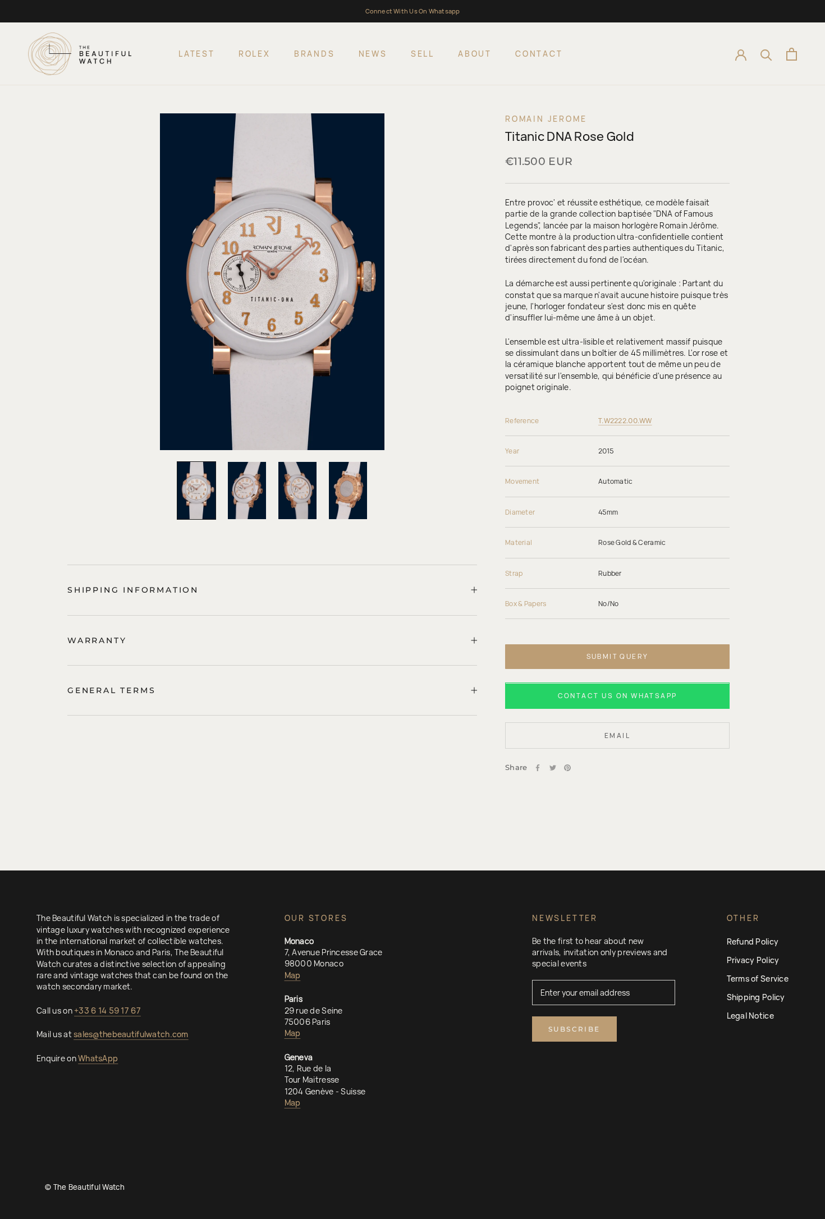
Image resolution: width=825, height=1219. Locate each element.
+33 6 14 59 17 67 (107, 1010)
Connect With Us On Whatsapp (412, 11)
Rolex (255, 53)
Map (293, 975)
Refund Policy (753, 941)
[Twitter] (552, 767)
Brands (314, 53)
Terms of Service (758, 978)
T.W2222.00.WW (625, 420)
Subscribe (574, 1029)
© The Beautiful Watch (85, 1187)
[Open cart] (791, 54)
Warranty (96, 640)
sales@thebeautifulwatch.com (131, 1034)
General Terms (111, 690)
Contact (539, 53)
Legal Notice (750, 1015)
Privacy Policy (753, 960)
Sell (422, 53)
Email (617, 736)
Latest (196, 53)
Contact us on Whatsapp (617, 696)
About (475, 53)
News (373, 53)
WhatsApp (98, 1058)
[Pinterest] (567, 767)
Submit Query (617, 656)
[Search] (766, 54)
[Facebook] (537, 767)
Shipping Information (133, 590)
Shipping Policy (756, 997)
